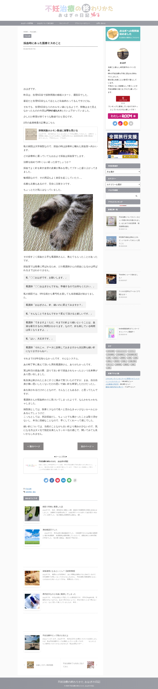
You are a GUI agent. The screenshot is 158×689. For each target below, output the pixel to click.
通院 (34, 492)
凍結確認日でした (50, 529)
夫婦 (130, 357)
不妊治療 (28, 489)
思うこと (110, 364)
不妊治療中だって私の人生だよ (55, 635)
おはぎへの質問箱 (27, 23)
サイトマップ (63, 23)
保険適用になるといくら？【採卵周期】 (59, 571)
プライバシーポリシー (82, 23)
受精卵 (123, 357)
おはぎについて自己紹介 (45, 23)
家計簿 (117, 361)
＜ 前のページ (33, 446)
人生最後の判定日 (112, 384)
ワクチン (132, 351)
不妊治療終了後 (132, 354)
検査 (133, 364)
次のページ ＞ (87, 446)
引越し (124, 361)
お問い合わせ (100, 23)
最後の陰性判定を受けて (114, 387)
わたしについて (122, 351)
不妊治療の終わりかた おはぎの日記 (79, 681)
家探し (109, 361)
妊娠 (136, 357)
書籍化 (126, 364)
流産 (109, 368)
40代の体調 (111, 351)
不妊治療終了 (120, 354)
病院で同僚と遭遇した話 (53, 506)
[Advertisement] (60, 67)
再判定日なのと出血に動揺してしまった (59, 594)
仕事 (109, 357)
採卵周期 (29, 492)
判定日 (115, 357)
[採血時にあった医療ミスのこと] (63, 480)
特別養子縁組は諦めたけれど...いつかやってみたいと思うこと (129, 240)
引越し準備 (132, 361)
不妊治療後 (111, 354)
